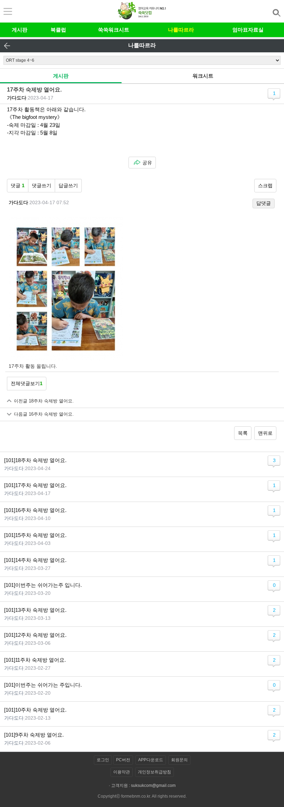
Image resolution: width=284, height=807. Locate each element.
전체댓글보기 (27, 383)
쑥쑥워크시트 (113, 30)
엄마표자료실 (248, 30)
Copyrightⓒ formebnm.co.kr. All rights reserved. (142, 796)
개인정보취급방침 (154, 772)
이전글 (44, 401)
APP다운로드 (150, 759)
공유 (147, 162)
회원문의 (179, 759)
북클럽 (58, 30)
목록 (243, 433)
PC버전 (123, 759)
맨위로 (265, 433)
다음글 (44, 414)
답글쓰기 (68, 185)
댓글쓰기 (41, 185)
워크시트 (203, 76)
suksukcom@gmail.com (153, 785)
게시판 (19, 30)
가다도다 (16, 98)
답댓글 (263, 203)
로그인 (103, 759)
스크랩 (265, 185)
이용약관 (121, 772)
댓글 (18, 185)
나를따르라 (181, 30)
